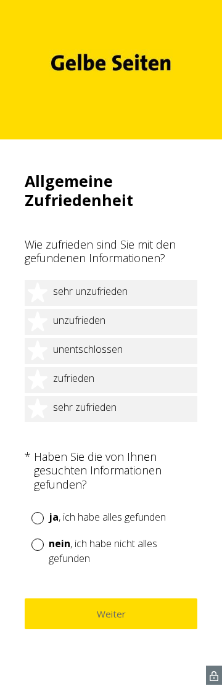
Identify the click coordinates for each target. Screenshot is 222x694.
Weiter (111, 614)
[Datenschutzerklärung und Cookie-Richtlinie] (214, 675)
